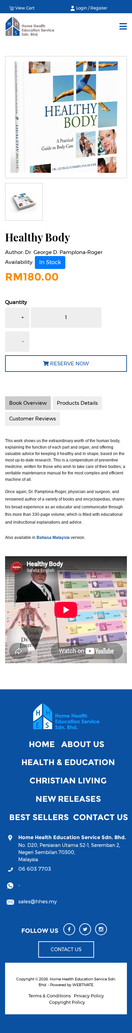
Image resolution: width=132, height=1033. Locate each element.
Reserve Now (69, 363)
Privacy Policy (89, 995)
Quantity (16, 302)
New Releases (68, 799)
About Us (82, 744)
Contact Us (100, 817)
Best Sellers (39, 817)
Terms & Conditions (49, 995)
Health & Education (68, 762)
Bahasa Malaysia (53, 537)
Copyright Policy (67, 1002)
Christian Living (68, 780)
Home (42, 744)
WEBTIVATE (82, 984)
